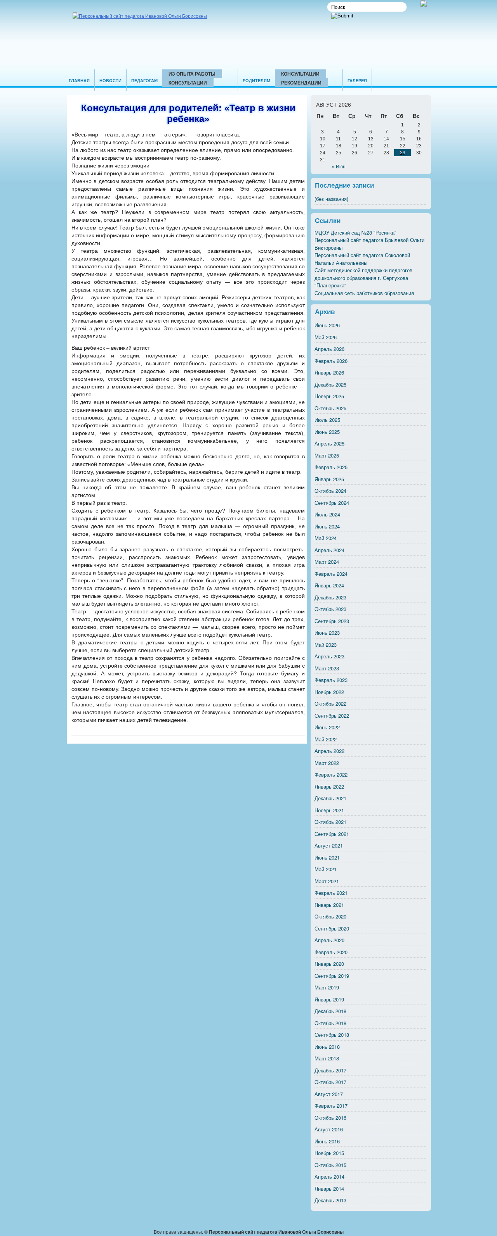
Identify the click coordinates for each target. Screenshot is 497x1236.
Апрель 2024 (329, 550)
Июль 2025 (327, 419)
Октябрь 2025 (330, 408)
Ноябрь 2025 (329, 396)
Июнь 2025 (327, 431)
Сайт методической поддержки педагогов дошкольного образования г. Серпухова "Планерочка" (363, 277)
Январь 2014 (329, 1188)
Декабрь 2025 (330, 384)
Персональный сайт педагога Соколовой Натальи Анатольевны (362, 258)
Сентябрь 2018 (332, 1034)
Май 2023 (326, 644)
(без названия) (331, 198)
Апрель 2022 (329, 750)
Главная (79, 80)
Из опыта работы (192, 73)
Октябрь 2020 (330, 916)
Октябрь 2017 (330, 1082)
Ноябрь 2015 (329, 1153)
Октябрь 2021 (330, 821)
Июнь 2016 (327, 1141)
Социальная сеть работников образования (364, 293)
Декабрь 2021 (330, 798)
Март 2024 (327, 561)
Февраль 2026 (331, 360)
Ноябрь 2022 (329, 692)
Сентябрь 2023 (332, 621)
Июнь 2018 (327, 1046)
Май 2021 (326, 869)
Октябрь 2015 (330, 1165)
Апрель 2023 (329, 656)
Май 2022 (326, 739)
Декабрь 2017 (330, 1070)
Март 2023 (327, 668)
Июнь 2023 (327, 632)
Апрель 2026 (329, 348)
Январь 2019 (329, 999)
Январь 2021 (329, 904)
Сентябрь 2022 (332, 715)
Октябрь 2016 (330, 1117)
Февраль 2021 (331, 892)
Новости (110, 80)
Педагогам (144, 80)
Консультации (188, 82)
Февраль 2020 (331, 952)
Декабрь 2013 (330, 1200)
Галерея (357, 80)
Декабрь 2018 (330, 1011)
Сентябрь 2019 (332, 975)
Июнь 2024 (327, 526)
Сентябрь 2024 (332, 502)
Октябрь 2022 (330, 703)
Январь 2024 (329, 585)
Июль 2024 (327, 514)
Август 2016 (329, 1129)
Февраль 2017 (331, 1105)
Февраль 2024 (331, 573)
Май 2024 (326, 538)
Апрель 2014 (329, 1176)
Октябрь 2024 (330, 490)
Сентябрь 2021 (332, 833)
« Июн (339, 166)
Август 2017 (329, 1094)
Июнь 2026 (327, 325)
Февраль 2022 (331, 774)
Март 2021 (327, 881)
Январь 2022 (329, 786)
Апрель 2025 (329, 443)
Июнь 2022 (327, 727)
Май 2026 (326, 337)
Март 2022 (327, 762)
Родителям (256, 80)
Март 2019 (327, 987)
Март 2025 (327, 455)
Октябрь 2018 (330, 1023)
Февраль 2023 (331, 680)
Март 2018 (327, 1058)
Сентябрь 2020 (332, 928)
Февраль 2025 (331, 467)
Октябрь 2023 (330, 609)
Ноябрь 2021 (329, 810)
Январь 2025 (329, 479)
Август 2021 (329, 845)
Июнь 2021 (327, 857)
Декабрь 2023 (330, 597)
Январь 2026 (329, 372)
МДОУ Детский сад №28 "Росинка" (355, 232)
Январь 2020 (329, 963)
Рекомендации (301, 82)
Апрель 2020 (329, 940)
